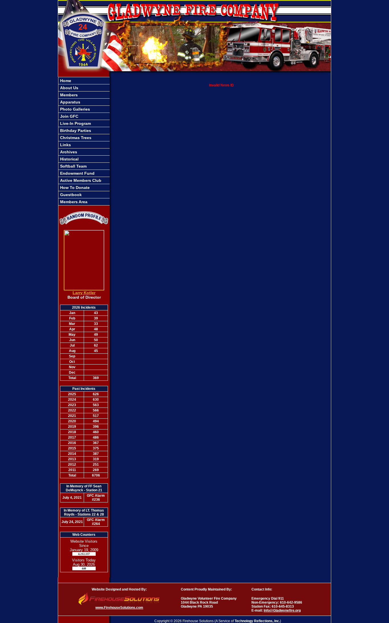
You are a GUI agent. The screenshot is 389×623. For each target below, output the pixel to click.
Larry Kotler (84, 292)
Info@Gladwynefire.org (282, 610)
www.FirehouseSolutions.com (119, 608)
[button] (84, 95)
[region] (84, 141)
